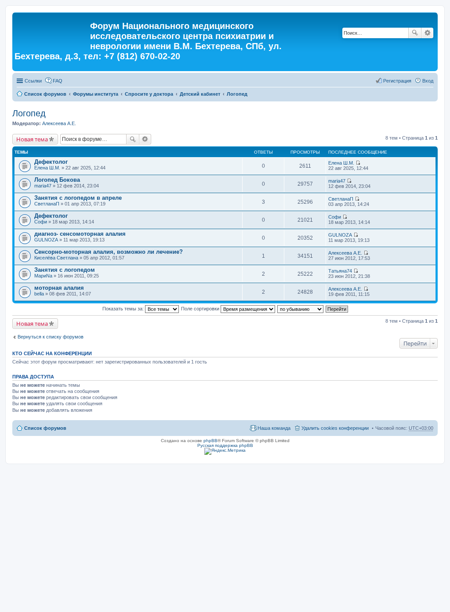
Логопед (237, 94)
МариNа (43, 275)
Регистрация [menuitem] (397, 80)
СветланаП (46, 203)
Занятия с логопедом (64, 269)
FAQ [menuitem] (57, 80)
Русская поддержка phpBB (225, 445)
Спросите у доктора (149, 94)
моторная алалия (59, 287)
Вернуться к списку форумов (50, 336)
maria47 (42, 185)
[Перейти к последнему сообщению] (358, 163)
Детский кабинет (200, 94)
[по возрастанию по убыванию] (300, 308)
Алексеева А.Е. (59, 123)
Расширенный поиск (427, 33)
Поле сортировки (201, 308)
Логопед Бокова (57, 179)
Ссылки (33, 80)
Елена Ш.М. (47, 167)
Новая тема (32, 139)
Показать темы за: (123, 308)
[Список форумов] (52, 28)
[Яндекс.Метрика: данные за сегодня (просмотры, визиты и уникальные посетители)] (225, 451)
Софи (40, 221)
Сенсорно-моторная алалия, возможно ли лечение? (108, 251)
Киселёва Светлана (56, 257)
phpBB (210, 440)
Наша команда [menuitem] (274, 428)
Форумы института (95, 94)
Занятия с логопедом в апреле (78, 197)
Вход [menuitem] (427, 80)
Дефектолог (51, 161)
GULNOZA (46, 239)
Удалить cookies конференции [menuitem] (335, 428)
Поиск (414, 33)
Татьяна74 (340, 271)
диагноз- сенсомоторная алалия (80, 233)
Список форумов (45, 94)
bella (39, 293)
